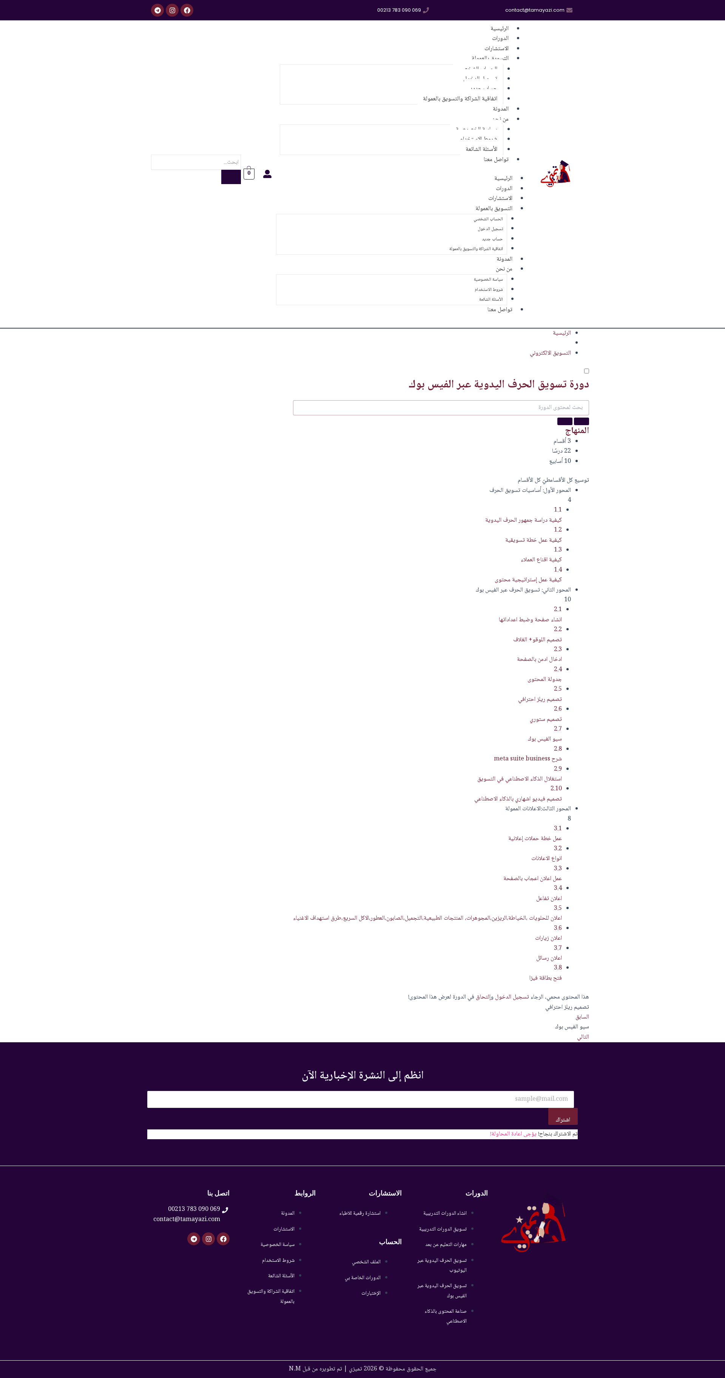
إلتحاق (483, 997)
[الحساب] (263, 174)
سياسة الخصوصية (488, 280)
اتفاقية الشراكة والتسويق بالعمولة (460, 99)
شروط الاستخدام (489, 290)
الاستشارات (500, 199)
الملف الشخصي (366, 1262)
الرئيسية (503, 179)
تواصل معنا (496, 160)
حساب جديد (492, 239)
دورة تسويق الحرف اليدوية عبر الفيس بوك (499, 385)
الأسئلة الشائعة (491, 300)
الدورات (504, 189)
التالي (583, 1037)
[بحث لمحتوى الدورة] (581, 421)
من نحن (504, 269)
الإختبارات (371, 1293)
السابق (582, 1017)
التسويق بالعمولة (490, 59)
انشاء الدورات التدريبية (445, 1213)
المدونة (504, 259)
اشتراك (563, 1120)
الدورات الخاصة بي (363, 1278)
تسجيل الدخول (490, 229)
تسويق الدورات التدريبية (443, 1229)
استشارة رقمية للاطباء (360, 1213)
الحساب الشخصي (488, 219)
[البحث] (231, 177)
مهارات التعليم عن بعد (446, 1244)
